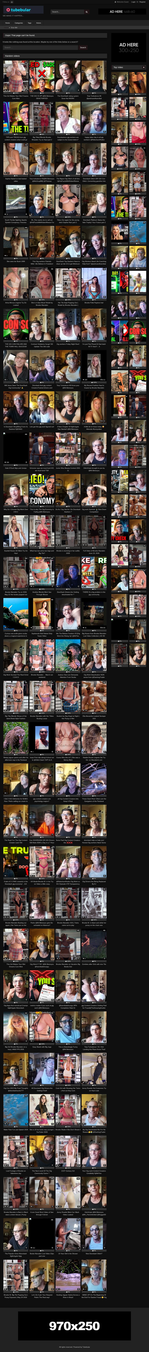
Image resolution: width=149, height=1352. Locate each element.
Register (142, 2)
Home (7, 23)
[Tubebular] (23, 10)
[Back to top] (141, 1345)
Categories (19, 23)
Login (133, 2)
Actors (38, 23)
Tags (29, 23)
